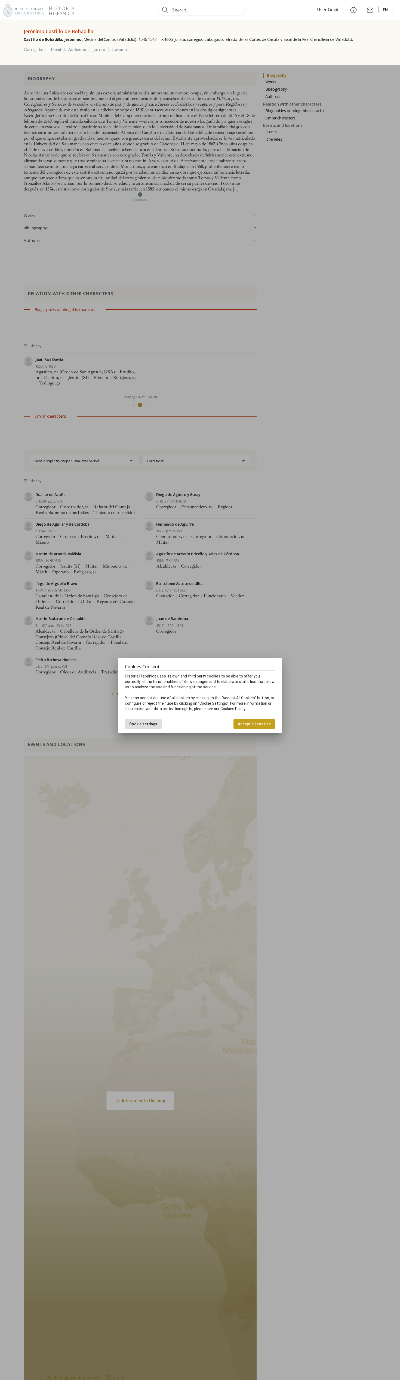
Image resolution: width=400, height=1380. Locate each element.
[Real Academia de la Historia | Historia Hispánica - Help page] (353, 10)
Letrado (119, 49)
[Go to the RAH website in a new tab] (23, 9)
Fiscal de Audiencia (68, 49)
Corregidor (34, 49)
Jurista (99, 49)
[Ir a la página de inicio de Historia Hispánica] (59, 9)
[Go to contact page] (370, 10)
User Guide (329, 10)
